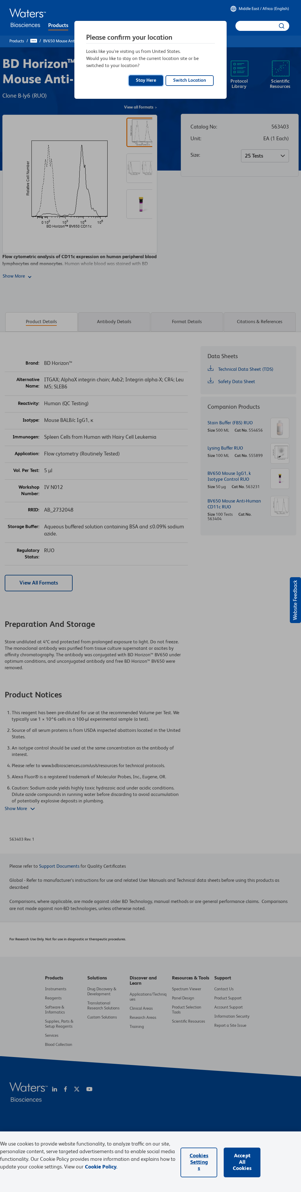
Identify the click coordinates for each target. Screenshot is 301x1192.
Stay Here (146, 80)
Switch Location (189, 80)
